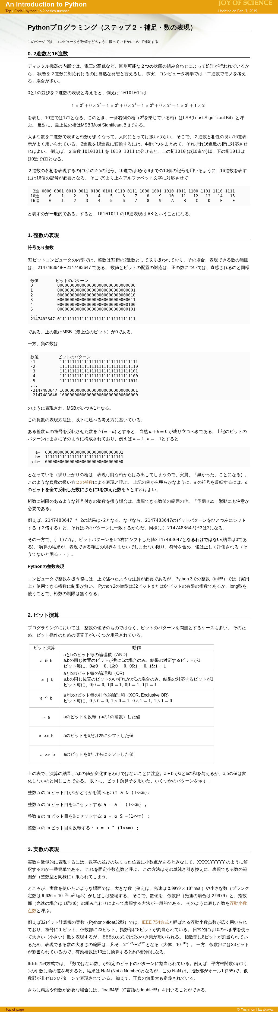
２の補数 (84, 482)
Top (8, 11)
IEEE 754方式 (155, 922)
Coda (18, 11)
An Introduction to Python (46, 4)
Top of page (14, 1009)
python (31, 11)
